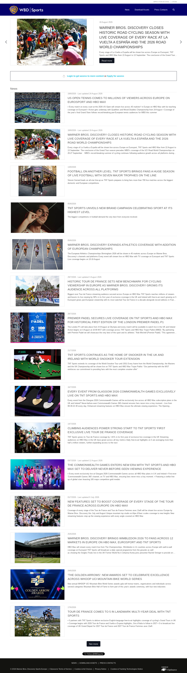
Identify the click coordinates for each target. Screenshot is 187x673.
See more (93, 644)
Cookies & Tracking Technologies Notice (127, 669)
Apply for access (161, 2)
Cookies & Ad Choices (83, 669)
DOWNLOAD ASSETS (88, 663)
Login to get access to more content (85, 76)
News (127, 10)
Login (174, 2)
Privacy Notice (100, 669)
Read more (107, 60)
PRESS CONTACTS (108, 663)
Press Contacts (161, 10)
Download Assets (142, 10)
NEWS (74, 663)
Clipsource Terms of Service (61, 669)
